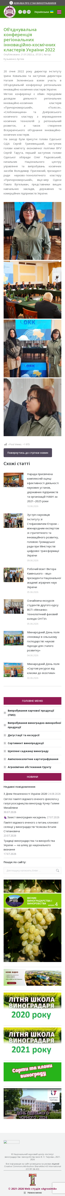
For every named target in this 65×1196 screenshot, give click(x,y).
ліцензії (55, 1163)
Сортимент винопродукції (26, 743)
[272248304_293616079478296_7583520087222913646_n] (32, 290)
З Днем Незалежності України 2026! (25, 793)
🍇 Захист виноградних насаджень (25, 817)
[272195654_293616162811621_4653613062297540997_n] (32, 407)
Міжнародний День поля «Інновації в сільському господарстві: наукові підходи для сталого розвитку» (43, 641)
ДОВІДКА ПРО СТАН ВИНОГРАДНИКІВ (35, 3)
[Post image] (13, 480)
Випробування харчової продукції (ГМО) (31, 713)
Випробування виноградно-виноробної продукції (34, 725)
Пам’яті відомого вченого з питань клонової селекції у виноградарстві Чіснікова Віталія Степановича (31, 827)
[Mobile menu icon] (59, 12)
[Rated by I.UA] (12, 1142)
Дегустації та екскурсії (24, 735)
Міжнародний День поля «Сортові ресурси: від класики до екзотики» (43, 668)
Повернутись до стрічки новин (27, 452)
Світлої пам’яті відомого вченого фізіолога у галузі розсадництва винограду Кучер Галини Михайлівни (31, 803)
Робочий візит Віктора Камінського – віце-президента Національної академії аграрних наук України (44, 578)
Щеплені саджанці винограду (28, 751)
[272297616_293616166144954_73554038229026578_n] (32, 231)
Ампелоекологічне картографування (33, 759)
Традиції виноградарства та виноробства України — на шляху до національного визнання (29, 845)
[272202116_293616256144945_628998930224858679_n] (32, 348)
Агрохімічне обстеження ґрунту (29, 767)
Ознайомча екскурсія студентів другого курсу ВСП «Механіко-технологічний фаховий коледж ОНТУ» (42, 609)
